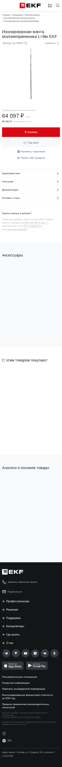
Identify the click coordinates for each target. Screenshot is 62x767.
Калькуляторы (15, 626)
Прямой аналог (12, 479)
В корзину (15, 330)
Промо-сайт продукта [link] (33, 157)
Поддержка (13, 618)
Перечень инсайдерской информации (23, 688)
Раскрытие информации (16, 682)
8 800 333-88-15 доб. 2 (35, 222)
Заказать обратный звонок (22, 582)
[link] (6, 653)
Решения (12, 609)
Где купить (13, 634)
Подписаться (15, 591)
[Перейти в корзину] (50, 5)
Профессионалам (17, 601)
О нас (9, 643)
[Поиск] (57, 5)
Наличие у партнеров (33, 151)
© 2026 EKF (7, 756)
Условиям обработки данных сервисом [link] (18, 717)
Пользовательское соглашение (19, 676)
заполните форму (17, 229)
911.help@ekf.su (33, 226)
